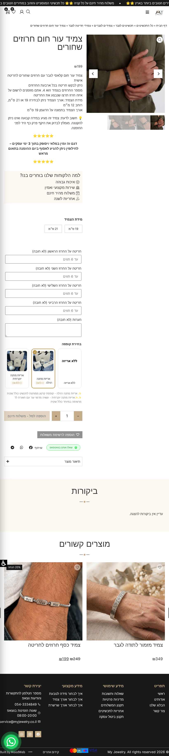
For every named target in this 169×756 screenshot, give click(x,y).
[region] (84, 3)
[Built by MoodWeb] (30, 752)
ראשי (161, 694)
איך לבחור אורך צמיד (67, 699)
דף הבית (161, 25)
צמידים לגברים (103, 25)
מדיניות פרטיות (113, 699)
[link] (11, 742)
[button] (21, 11)
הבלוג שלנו (157, 705)
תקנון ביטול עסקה (111, 717)
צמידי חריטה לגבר (80, 25)
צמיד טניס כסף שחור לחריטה (49, 645)
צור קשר (159, 711)
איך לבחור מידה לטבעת (65, 694)
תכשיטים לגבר (124, 25)
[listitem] (30, 447)
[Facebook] (38, 734)
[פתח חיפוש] (28, 11)
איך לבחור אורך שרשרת (65, 705)
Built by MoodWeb (12, 752)
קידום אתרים (51, 752)
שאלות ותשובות (113, 694)
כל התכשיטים (144, 25)
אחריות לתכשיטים (111, 711)
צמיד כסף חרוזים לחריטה (136, 645)
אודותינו (159, 699)
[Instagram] (30, 734)
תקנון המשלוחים (112, 705)
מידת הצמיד (73, 219)
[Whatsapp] (22, 734)
